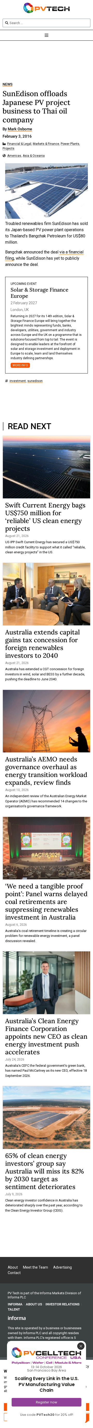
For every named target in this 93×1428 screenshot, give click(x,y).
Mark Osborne (20, 129)
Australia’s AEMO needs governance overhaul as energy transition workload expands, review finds (46, 771)
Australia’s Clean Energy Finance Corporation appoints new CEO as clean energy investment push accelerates (46, 1036)
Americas (14, 156)
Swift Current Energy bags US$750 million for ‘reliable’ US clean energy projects (45, 517)
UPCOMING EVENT (24, 284)
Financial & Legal (19, 144)
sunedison (35, 381)
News (7, 84)
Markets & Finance (46, 144)
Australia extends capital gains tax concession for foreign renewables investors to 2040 (42, 644)
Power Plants (70, 144)
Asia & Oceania (34, 156)
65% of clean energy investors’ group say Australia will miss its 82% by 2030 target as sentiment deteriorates (44, 1171)
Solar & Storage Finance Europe (39, 292)
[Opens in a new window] (17, 1317)
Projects (8, 148)
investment (18, 381)
